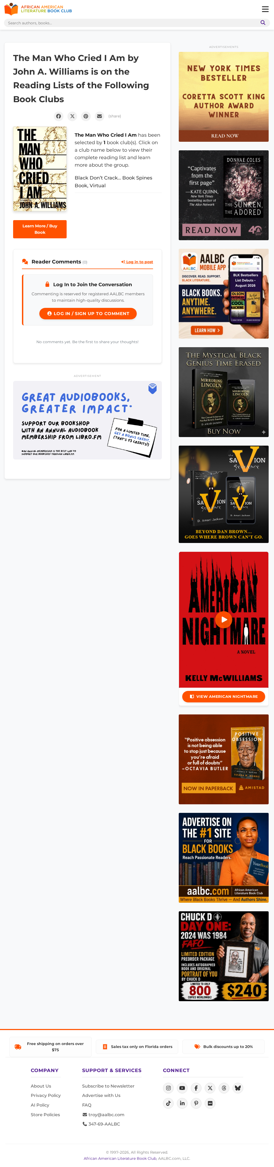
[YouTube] (182, 1088)
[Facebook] (196, 1088)
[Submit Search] (262, 23)
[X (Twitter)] (210, 1088)
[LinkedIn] (182, 1103)
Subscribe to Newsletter (108, 1086)
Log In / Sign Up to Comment (90, 313)
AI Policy (40, 1105)
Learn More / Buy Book (39, 229)
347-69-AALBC (103, 1124)
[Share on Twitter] (72, 116)
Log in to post (139, 262)
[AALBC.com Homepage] (38, 9)
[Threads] (224, 1088)
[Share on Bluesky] (238, 1088)
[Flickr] (210, 1103)
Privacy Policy (46, 1095)
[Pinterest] (196, 1103)
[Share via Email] (99, 116)
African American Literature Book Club (120, 1158)
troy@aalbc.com (105, 1114)
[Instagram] (168, 1088)
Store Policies (45, 1114)
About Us (41, 1086)
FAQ (86, 1105)
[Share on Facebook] (58, 116)
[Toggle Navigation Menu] (265, 9)
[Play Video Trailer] (223, 619)
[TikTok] (168, 1103)
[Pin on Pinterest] (86, 116)
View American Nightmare (227, 696)
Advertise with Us (101, 1095)
